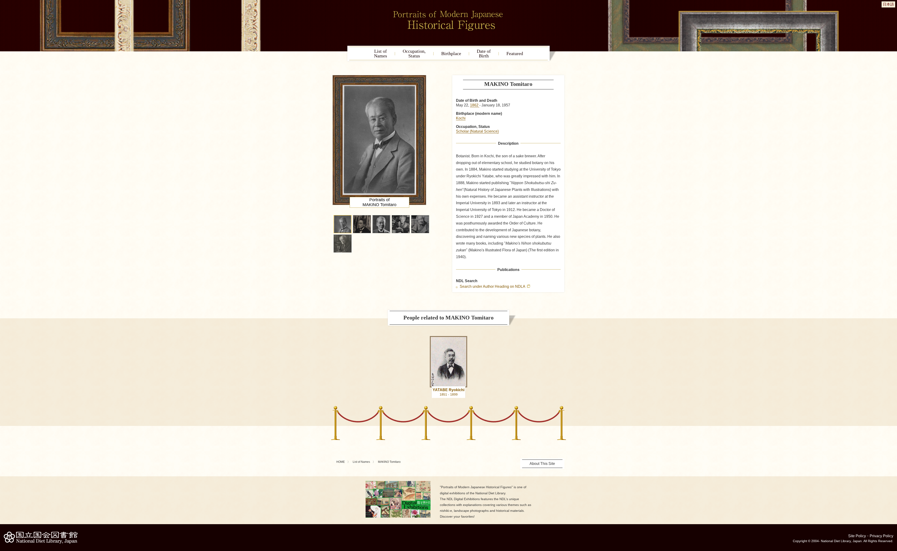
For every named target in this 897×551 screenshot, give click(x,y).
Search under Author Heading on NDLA (493, 286)
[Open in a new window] (398, 483)
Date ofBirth (484, 53)
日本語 (888, 4)
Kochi (461, 118)
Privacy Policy (881, 536)
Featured (514, 53)
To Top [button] (892, 519)
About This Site (542, 464)
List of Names (361, 461)
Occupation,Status (414, 53)
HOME (340, 461)
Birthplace (451, 53)
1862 (474, 105)
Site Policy (857, 536)
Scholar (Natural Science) (477, 131)
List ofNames (380, 53)
